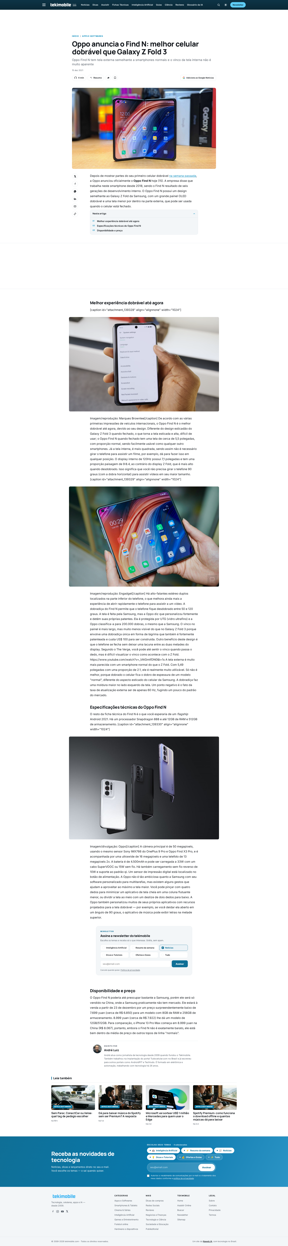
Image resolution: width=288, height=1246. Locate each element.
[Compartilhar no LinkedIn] (75, 199)
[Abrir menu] (44, 4)
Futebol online (121, 1224)
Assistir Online (184, 1205)
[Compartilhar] (108, 78)
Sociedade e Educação (157, 1224)
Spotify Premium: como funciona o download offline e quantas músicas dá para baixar (214, 1116)
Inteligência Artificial (142, 4)
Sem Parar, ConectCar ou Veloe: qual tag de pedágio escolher (71, 1114)
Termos (212, 1215)
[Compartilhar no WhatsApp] (75, 191)
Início (75, 36)
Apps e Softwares (92, 36)
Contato (213, 1205)
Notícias (85, 4)
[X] (67, 1211)
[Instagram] (57, 1211)
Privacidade (214, 1210)
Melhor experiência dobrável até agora (118, 221)
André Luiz (111, 1050)
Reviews (180, 4)
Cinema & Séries (122, 1210)
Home (180, 1200)
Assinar (180, 964)
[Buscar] (218, 4)
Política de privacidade (130, 970)
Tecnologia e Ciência (156, 1219)
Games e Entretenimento (126, 1219)
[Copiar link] (75, 214)
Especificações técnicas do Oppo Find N (119, 225)
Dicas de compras (155, 1200)
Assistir (105, 4)
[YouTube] (62, 1211)
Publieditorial (152, 1229)
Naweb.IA (207, 1241)
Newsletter (238, 5)
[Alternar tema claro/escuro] (225, 5)
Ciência (168, 4)
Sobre (212, 1200)
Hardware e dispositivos (126, 1229)
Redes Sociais (152, 1205)
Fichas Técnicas (120, 4)
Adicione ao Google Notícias (200, 78)
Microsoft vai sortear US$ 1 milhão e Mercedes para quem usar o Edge (167, 1116)
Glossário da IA (195, 4)
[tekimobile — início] (63, 5)
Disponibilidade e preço (110, 230)
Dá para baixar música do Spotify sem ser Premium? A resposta (120, 1114)
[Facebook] (52, 1211)
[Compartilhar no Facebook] (75, 184)
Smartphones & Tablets (125, 1205)
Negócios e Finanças (156, 1215)
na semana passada (182, 176)
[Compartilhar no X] (75, 176)
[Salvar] (115, 78)
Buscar (180, 1210)
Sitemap (181, 1219)
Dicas (95, 4)
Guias (159, 4)
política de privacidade (183, 1178)
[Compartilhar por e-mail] (75, 206)
